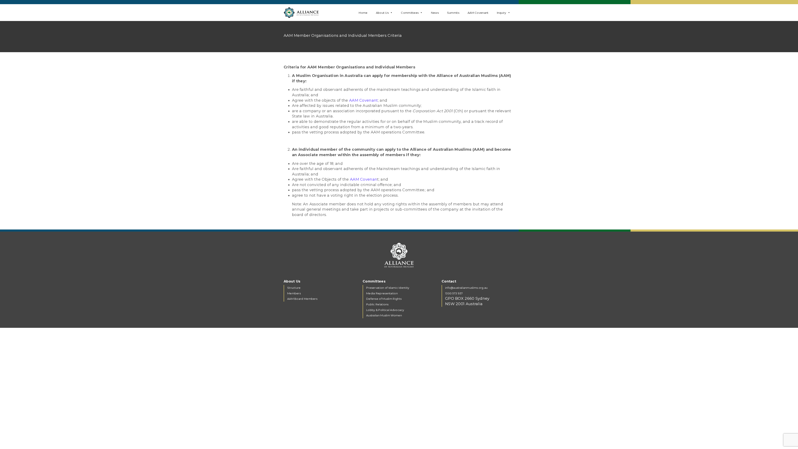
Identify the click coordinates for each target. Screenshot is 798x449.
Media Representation (382, 293)
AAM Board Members (302, 298)
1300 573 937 (454, 293)
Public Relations (377, 304)
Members (294, 293)
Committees (410, 12)
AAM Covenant (478, 12)
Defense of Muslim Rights (383, 298)
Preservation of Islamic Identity (387, 287)
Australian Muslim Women (384, 315)
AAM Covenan (363, 179)
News (435, 12)
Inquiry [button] (501, 12)
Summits (453, 12)
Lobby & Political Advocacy (385, 310)
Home (363, 12)
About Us (382, 12)
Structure (294, 287)
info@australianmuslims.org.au (466, 287)
